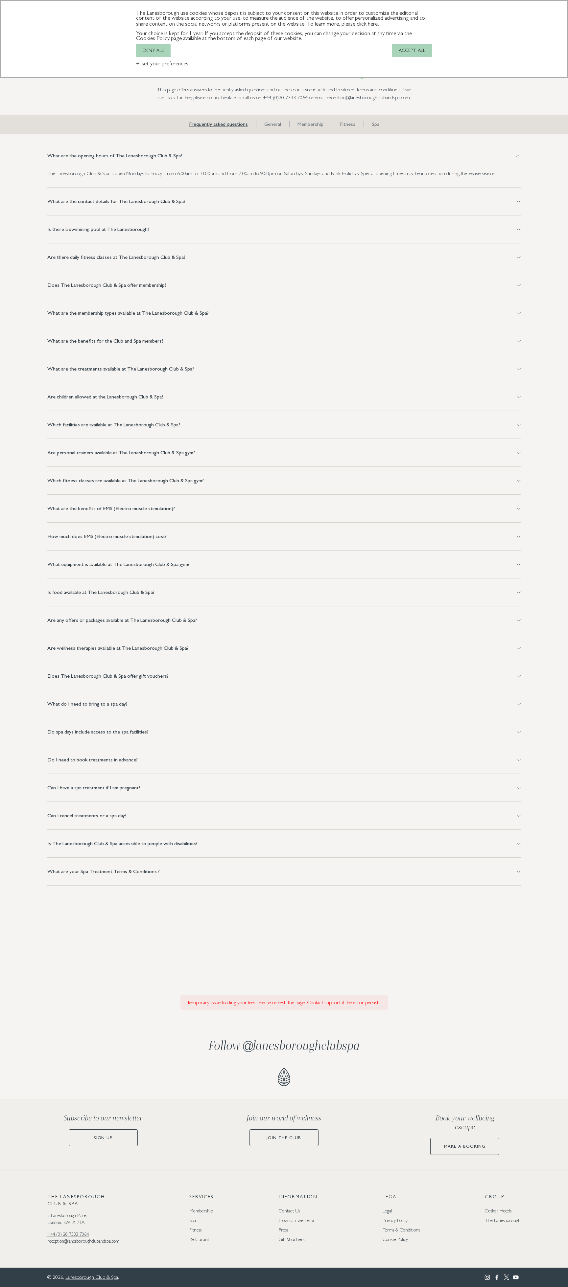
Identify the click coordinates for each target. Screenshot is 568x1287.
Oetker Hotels (498, 1210)
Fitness (347, 124)
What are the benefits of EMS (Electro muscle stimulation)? (111, 508)
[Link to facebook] (497, 1277)
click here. (368, 24)
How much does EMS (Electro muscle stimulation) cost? (107, 536)
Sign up (103, 1137)
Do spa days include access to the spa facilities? (98, 732)
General (272, 124)
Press (283, 1229)
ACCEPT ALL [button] (412, 50)
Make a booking (464, 1146)
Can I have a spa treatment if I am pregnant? (93, 787)
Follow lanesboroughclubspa (284, 1045)
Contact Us (289, 1210)
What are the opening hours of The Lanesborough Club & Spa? (114, 155)
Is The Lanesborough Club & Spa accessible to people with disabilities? (122, 843)
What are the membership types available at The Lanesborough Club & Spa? (128, 313)
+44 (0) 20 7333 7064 (68, 1234)
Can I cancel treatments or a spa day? (87, 815)
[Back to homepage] (284, 1077)
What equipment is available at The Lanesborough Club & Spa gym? (118, 564)
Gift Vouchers (291, 1239)
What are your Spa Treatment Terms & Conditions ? (103, 871)
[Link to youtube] (516, 1277)
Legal (387, 1210)
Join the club (284, 1137)
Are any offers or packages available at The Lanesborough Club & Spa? (122, 620)
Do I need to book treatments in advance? (92, 759)
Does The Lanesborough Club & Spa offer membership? (106, 285)
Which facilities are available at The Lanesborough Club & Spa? (113, 424)
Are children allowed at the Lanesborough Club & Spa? (105, 397)
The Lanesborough (503, 1220)
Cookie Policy (395, 1239)
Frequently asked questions (218, 124)
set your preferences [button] (165, 63)
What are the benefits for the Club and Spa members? (105, 341)
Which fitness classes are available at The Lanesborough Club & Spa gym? (125, 480)
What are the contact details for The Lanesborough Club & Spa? (116, 201)
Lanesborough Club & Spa (91, 1277)
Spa (375, 124)
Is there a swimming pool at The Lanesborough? (98, 229)
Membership (310, 124)
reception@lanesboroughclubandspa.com (83, 1241)
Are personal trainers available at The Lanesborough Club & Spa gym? (121, 452)
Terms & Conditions (401, 1229)
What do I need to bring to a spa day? (87, 704)
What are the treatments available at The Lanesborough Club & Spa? (120, 369)
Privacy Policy (395, 1220)
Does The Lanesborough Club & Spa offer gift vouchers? (108, 676)
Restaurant (199, 1239)
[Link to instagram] (487, 1277)
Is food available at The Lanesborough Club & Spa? (100, 592)
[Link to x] (506, 1277)
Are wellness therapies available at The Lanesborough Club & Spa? (118, 648)
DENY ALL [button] (153, 50)
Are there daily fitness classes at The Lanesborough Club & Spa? (116, 257)
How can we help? (296, 1220)
